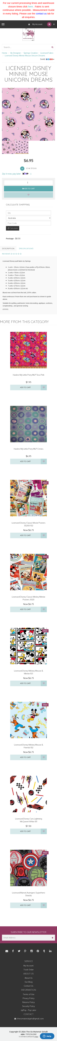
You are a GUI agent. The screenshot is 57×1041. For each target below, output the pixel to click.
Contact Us (28, 986)
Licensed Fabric (46, 53)
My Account (37, 24)
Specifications (26, 248)
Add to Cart (29, 189)
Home (4, 53)
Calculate (13, 228)
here (30, 6)
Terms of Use (28, 994)
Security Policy (28, 1006)
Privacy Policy (28, 998)
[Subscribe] (52, 938)
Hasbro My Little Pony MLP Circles (28, 449)
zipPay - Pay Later (28, 1010)
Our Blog (28, 982)
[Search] (52, 47)
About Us (28, 978)
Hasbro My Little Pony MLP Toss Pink (28, 375)
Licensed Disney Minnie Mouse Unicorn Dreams (25, 55)
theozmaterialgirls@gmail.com (30, 1018)
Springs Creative (31, 53)
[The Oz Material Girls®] (28, 34)
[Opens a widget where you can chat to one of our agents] (47, 1036)
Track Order (28, 969)
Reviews (6, 254)
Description (8, 248)
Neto (36, 1037)
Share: (43, 59)
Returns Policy (28, 1002)
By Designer (15, 53)
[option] (28, 114)
